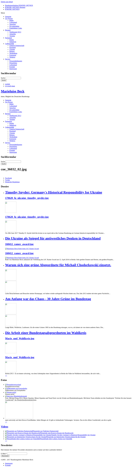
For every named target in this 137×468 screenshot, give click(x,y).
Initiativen (12, 42)
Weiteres (12, 57)
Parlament (8, 38)
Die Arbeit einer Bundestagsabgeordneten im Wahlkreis (45, 333)
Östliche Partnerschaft (16, 45)
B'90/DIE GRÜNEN (12, 9)
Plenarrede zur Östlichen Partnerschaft (45, 431)
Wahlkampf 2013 (15, 32)
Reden (11, 40)
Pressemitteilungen (15, 61)
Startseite (8, 16)
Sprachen (12, 24)
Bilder (11, 20)
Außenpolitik (9, 44)
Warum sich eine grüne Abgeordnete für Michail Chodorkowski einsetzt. (58, 265)
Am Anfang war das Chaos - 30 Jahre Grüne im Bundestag (48, 299)
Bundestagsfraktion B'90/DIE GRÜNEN (19, 5)
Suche (3, 78)
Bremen (7, 30)
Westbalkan (13, 53)
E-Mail (4, 453)
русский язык (10, 86)
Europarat (12, 55)
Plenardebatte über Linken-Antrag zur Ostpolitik (55, 439)
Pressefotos (13, 63)
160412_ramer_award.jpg (19, 244)
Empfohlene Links (15, 28)
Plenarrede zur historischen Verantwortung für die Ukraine (66, 437)
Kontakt (12, 67)
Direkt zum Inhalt (7, 2)
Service (7, 59)
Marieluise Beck (12, 91)
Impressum (13, 69)
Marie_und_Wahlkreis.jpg (19, 338)
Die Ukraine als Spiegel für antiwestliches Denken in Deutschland (53, 238)
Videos (4, 426)
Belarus (12, 51)
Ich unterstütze (14, 26)
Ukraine (12, 49)
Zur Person (9, 18)
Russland (12, 47)
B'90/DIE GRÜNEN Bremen (15, 7)
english (7, 84)
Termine (12, 36)
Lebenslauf (13, 22)
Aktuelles (12, 34)
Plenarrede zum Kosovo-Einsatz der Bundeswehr (56, 433)
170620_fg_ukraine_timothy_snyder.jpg (27, 198)
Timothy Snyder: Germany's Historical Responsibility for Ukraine (53, 192)
